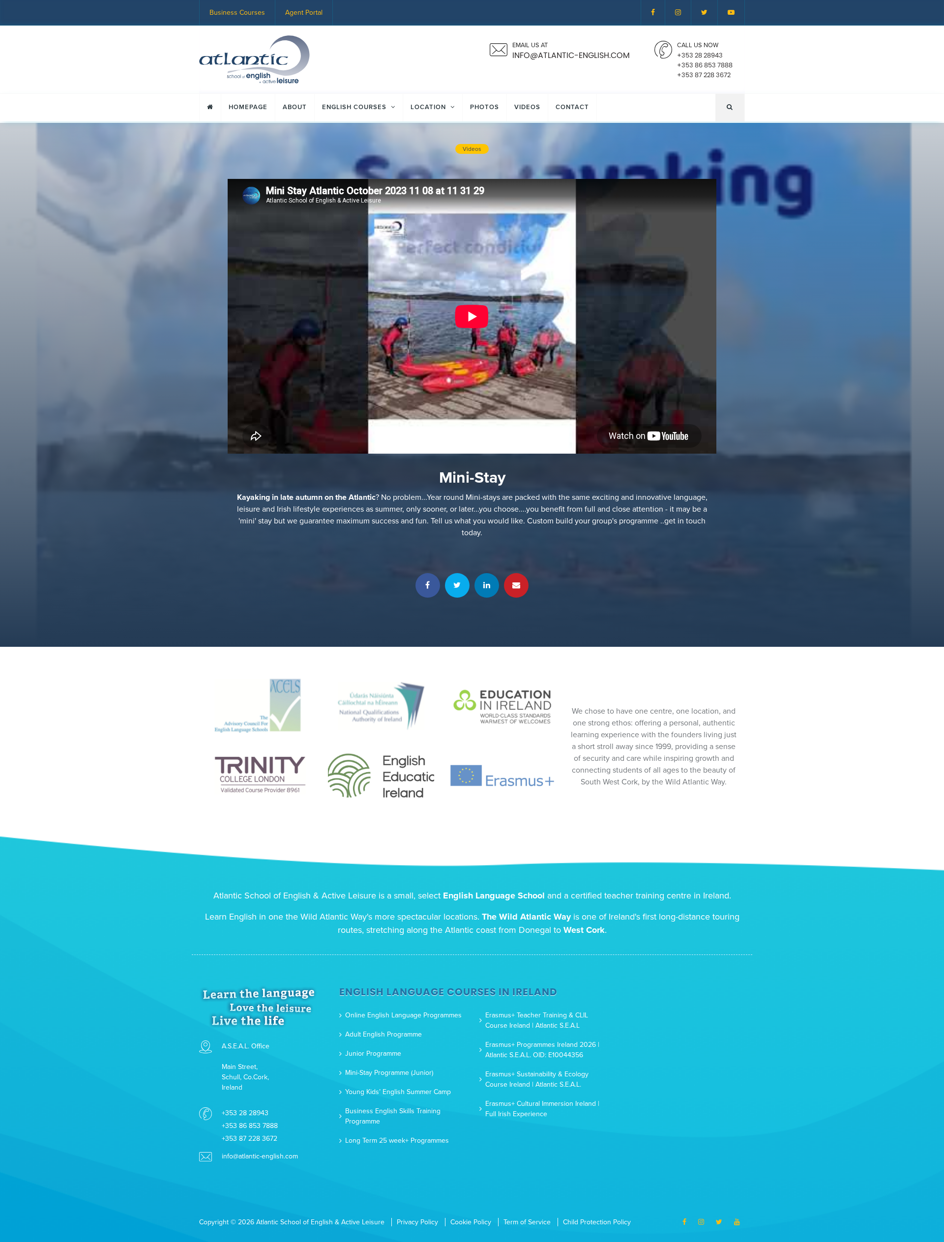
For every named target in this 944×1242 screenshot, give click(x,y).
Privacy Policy (417, 1222)
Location (429, 107)
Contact (572, 107)
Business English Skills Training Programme (393, 1116)
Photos (484, 107)
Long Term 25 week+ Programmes (397, 1140)
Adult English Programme (383, 1034)
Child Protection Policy (597, 1222)
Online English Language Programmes (403, 1015)
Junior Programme (373, 1053)
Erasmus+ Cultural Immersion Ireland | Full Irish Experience (542, 1108)
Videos (527, 107)
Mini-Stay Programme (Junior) (389, 1073)
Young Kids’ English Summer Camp (398, 1092)
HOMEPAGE (248, 107)
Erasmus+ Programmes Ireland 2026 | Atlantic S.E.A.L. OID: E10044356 (542, 1049)
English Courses (355, 107)
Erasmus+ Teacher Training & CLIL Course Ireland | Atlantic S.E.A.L (536, 1020)
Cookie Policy (470, 1222)
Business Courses (237, 12)
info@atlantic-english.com (260, 1156)
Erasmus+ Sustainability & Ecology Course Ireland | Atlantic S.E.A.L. (537, 1079)
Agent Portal (304, 12)
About (295, 107)
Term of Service (527, 1222)
